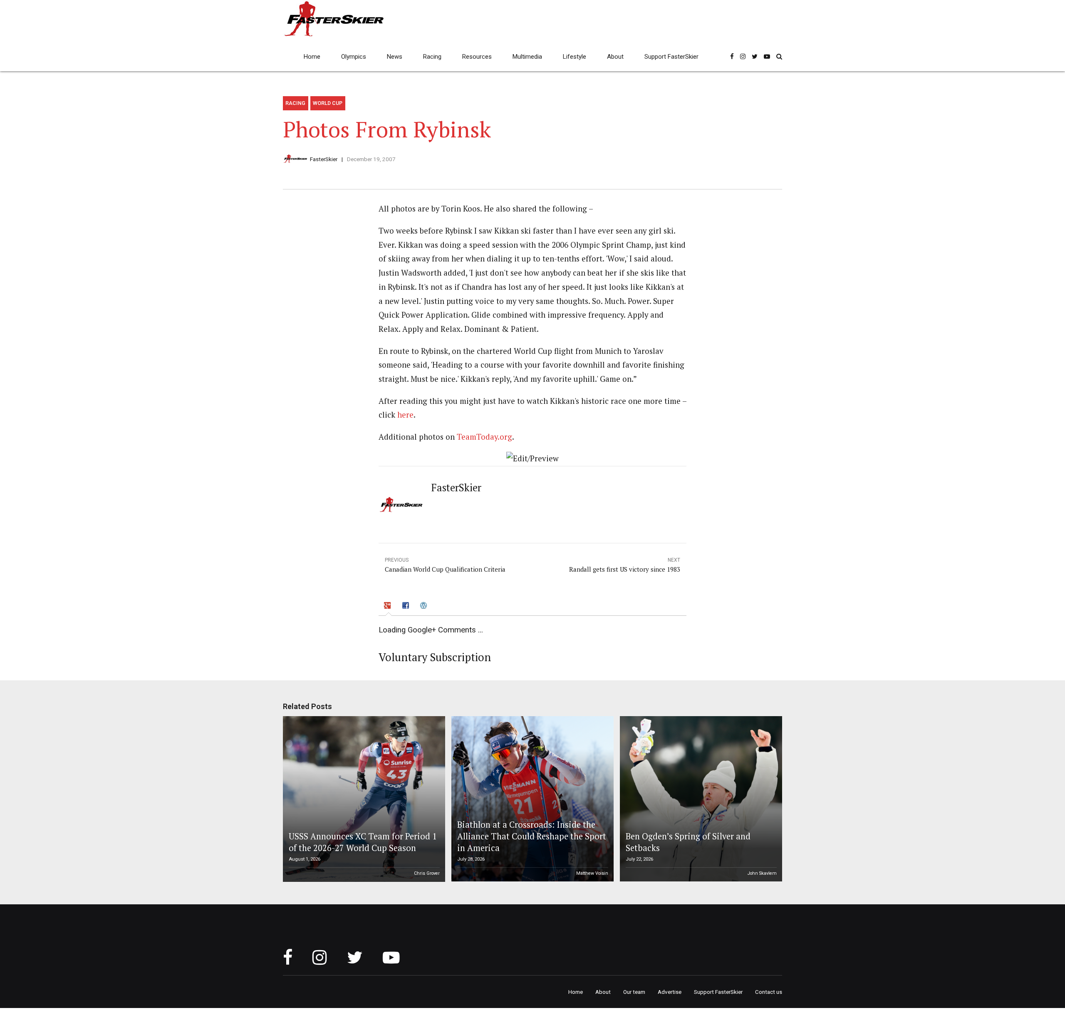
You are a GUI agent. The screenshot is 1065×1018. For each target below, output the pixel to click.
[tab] (388, 606)
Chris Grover (427, 873)
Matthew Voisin (592, 873)
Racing (432, 56)
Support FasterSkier (671, 56)
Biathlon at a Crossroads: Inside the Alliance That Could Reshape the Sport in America (531, 836)
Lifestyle (574, 56)
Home (312, 56)
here (405, 415)
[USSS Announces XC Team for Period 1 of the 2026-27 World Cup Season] (363, 799)
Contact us (768, 991)
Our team (634, 991)
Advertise (669, 991)
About (615, 56)
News (394, 56)
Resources (477, 56)
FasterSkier (323, 159)
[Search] (779, 56)
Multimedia (527, 56)
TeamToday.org (484, 437)
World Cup (327, 103)
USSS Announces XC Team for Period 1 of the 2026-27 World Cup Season (363, 842)
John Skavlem (762, 873)
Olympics (353, 56)
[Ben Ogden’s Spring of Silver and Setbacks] (700, 799)
